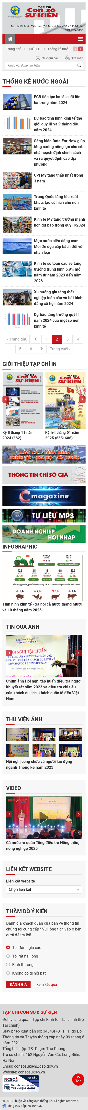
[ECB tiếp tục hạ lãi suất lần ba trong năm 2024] (17, 102)
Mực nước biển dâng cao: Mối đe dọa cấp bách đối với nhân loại (58, 246)
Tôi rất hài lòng (25, 956)
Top (78, 1081)
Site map (77, 58)
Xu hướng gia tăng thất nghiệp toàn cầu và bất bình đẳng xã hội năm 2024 (58, 298)
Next (80, 49)
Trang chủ (13, 49)
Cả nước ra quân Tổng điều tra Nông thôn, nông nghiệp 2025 (42, 845)
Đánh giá (18, 984)
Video (13, 788)
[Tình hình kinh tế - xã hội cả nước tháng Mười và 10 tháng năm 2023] (44, 578)
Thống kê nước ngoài (63, 49)
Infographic (19, 547)
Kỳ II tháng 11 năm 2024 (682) (17, 435)
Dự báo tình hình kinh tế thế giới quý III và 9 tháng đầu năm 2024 (58, 124)
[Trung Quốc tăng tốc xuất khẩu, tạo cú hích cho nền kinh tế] (17, 202)
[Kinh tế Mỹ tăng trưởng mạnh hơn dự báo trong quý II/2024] (17, 225)
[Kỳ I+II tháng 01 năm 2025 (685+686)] (65, 400)
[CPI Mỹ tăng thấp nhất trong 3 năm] (17, 180)
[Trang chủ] (10, 39)
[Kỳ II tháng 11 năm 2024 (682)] (22, 400)
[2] (17, 750)
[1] (17, 734)
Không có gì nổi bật (29, 973)
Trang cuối (59, 349)
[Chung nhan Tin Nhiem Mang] (20, 1083)
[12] (70, 734)
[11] (44, 734)
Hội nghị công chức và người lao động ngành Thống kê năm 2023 (39, 764)
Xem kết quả (46, 984)
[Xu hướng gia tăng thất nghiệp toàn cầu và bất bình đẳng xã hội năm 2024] (17, 297)
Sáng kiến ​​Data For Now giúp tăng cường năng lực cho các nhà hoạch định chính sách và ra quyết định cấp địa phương (59, 153)
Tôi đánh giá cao (26, 947)
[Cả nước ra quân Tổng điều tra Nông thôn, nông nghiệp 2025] (44, 817)
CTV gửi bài (50, 58)
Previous (75, 49)
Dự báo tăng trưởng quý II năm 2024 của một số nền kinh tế (56, 320)
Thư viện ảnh (24, 719)
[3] (44, 750)
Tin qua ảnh (23, 627)
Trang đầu (18, 339)
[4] (70, 750)
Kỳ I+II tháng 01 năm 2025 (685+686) (62, 435)
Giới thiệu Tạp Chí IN (29, 364)
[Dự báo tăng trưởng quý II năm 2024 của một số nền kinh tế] (17, 320)
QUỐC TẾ (34, 49)
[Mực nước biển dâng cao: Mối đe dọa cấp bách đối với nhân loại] (17, 246)
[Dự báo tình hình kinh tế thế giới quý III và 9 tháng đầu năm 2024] (17, 123)
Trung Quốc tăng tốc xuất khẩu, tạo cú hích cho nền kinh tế (56, 202)
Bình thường (22, 964)
